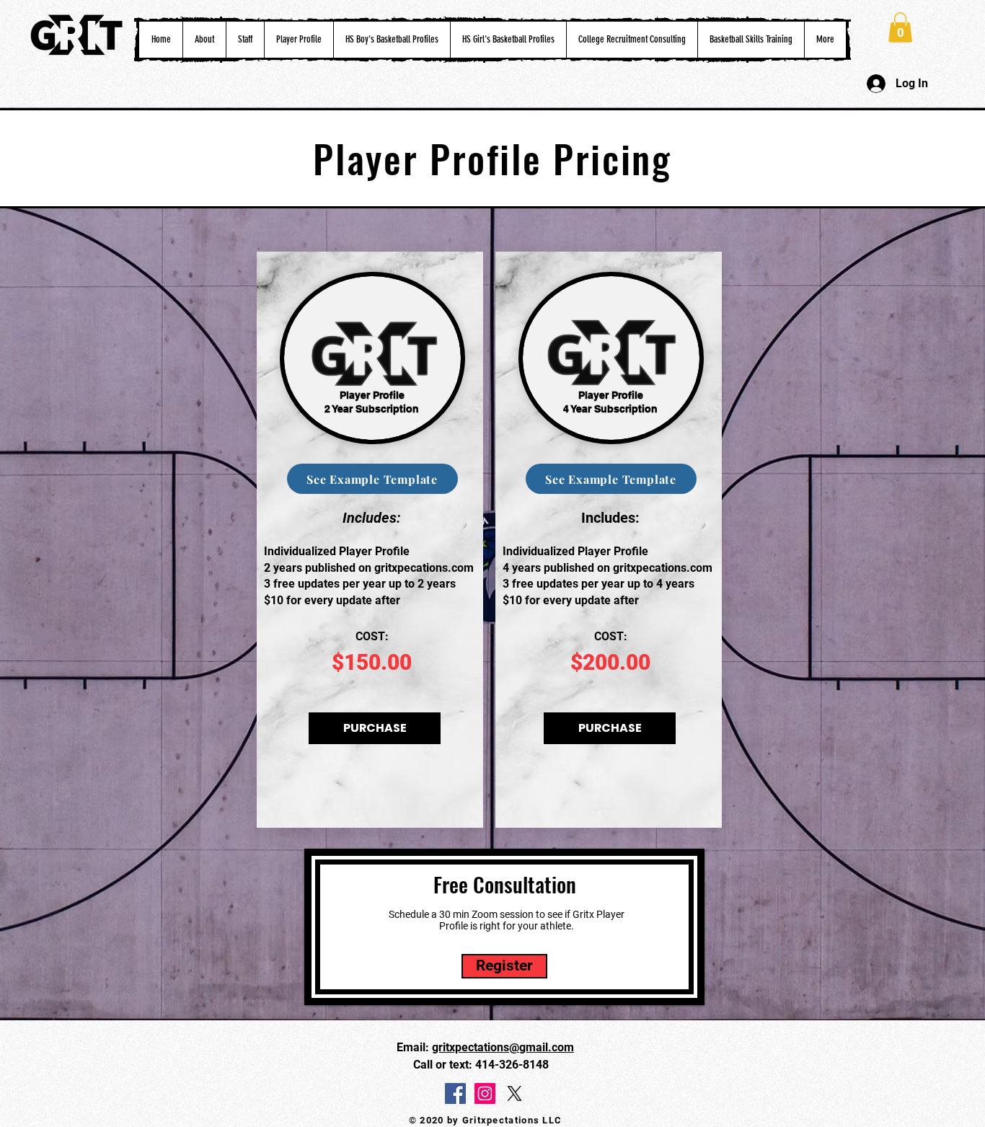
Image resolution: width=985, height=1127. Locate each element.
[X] (514, 1093)
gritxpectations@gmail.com (503, 1047)
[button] (298, 40)
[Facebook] (455, 1093)
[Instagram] (484, 1093)
